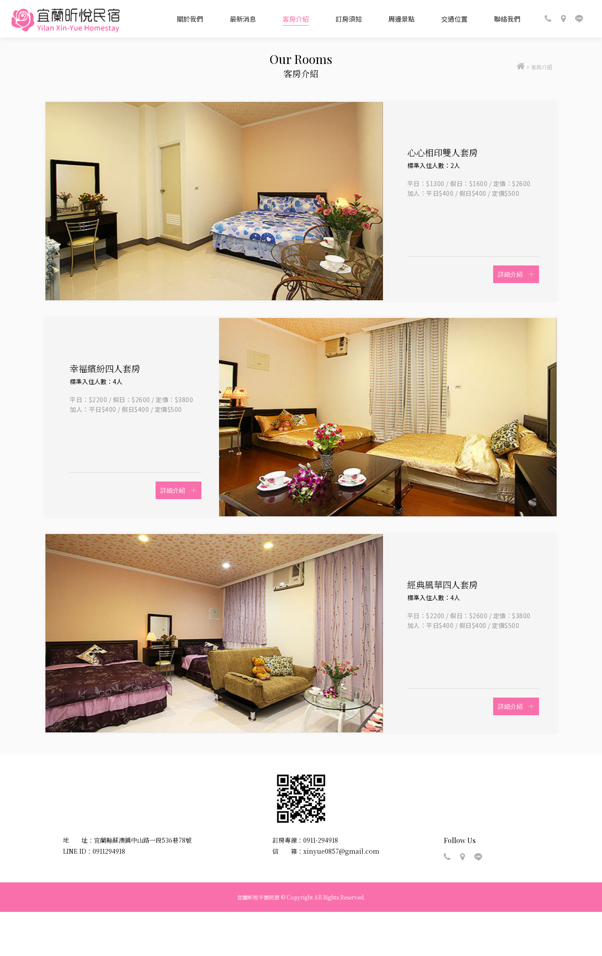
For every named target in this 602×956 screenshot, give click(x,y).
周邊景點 (401, 18)
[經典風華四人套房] (214, 633)
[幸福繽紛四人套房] (388, 417)
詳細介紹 (510, 274)
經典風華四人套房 (442, 584)
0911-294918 (320, 840)
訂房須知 (348, 18)
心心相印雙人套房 (442, 152)
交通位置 (454, 18)
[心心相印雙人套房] (214, 201)
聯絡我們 (507, 18)
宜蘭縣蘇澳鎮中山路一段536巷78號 (143, 840)
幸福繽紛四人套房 (105, 368)
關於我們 (190, 18)
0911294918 (109, 851)
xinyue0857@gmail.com (341, 851)
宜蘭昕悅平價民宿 (66, 18)
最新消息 (243, 18)
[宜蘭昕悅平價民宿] (521, 67)
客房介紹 (295, 18)
